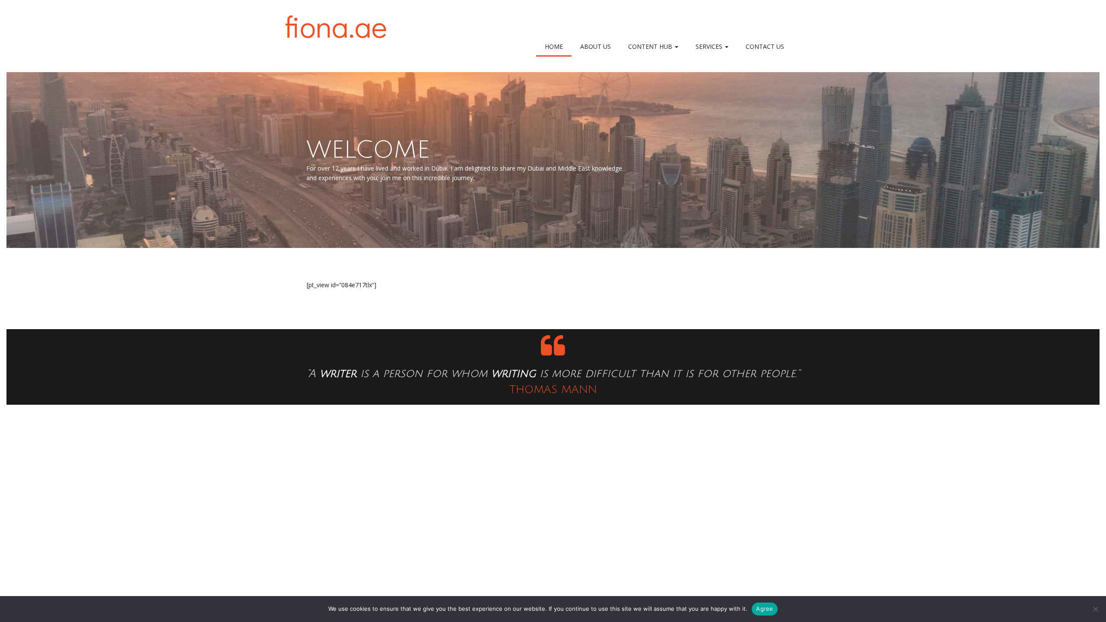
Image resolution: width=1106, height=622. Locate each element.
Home (554, 46)
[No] (1095, 609)
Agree (764, 608)
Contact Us (765, 46)
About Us (595, 46)
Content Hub (651, 46)
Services (710, 46)
